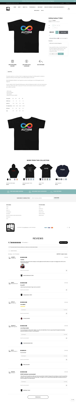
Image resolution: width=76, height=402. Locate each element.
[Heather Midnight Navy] (26, 179)
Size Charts (41, 210)
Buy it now (63, 32)
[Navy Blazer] (10, 179)
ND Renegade (25, 227)
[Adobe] (17, 179)
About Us (25, 7)
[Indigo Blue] (66, 179)
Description (10, 71)
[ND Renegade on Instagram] (69, 228)
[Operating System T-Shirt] (30, 172)
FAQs (40, 206)
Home (15, 7)
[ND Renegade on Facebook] (67, 228)
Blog (42, 10)
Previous (4, 174)
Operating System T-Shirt (27, 183)
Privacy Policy (41, 211)
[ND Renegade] (10, 227)
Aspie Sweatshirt (58, 183)
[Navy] (61, 179)
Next (72, 174)
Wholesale (36, 10)
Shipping (50, 21)
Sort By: (59, 254)
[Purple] (15, 179)
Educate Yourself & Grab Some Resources (54, 7)
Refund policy (41, 215)
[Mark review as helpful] (66, 270)
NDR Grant (40, 7)
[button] (28, 242)
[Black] (8, 179)
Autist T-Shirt (41, 183)
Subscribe (56, 197)
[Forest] (47, 179)
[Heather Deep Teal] (31, 179)
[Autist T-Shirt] (46, 172)
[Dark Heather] (59, 179)
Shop (19, 7)
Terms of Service (42, 213)
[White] (12, 179)
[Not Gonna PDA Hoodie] (13, 172)
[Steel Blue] (33, 179)
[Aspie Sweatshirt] (62, 172)
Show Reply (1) (23, 309)
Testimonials (32, 7)
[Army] (29, 179)
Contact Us (41, 208)
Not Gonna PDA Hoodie (10, 183)
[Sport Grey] (64, 179)
